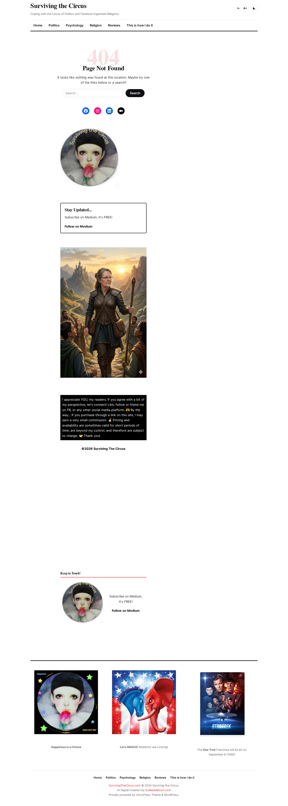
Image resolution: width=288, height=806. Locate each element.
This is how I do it (140, 25)
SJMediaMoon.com (158, 790)
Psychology (74, 25)
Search (135, 93)
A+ (245, 8)
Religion (96, 25)
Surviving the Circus (58, 5)
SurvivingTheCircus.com (124, 785)
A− (238, 8)
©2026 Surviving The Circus (103, 449)
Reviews (114, 25)
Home (38, 25)
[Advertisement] (103, 514)
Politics (54, 25)
